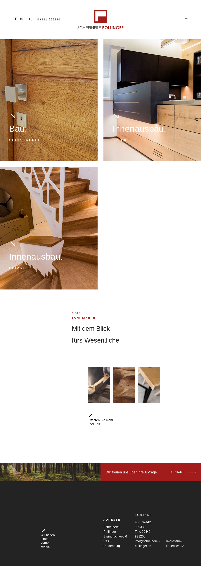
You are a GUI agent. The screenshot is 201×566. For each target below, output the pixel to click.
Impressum (174, 541)
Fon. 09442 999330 (44, 19)
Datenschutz (175, 546)
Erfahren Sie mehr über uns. (100, 421)
